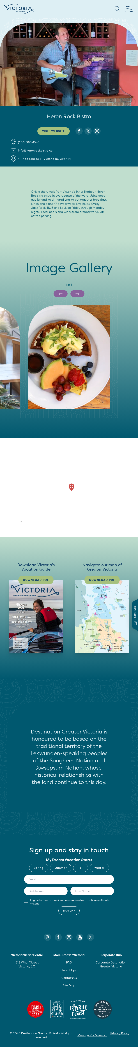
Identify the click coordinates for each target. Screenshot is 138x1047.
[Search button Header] (117, 9)
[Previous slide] (61, 293)
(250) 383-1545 (29, 142)
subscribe (135, 612)
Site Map (69, 985)
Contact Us (69, 978)
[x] (88, 131)
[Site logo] (19, 9)
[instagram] (97, 131)
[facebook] (79, 131)
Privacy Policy (119, 1033)
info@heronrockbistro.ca (35, 150)
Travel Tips (69, 970)
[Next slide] (77, 293)
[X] (90, 937)
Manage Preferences (92, 1035)
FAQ (69, 962)
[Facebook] (58, 937)
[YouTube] (79, 937)
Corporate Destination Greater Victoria (111, 964)
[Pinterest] (47, 937)
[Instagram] (69, 937)
